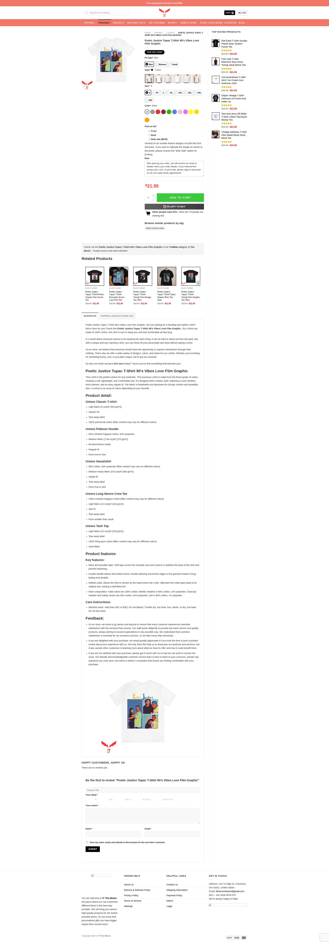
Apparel (89, 23)
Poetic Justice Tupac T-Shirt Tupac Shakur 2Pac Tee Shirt (166, 296)
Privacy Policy (131, 895)
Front (153, 131)
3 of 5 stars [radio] (119, 799)
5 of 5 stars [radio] (157, 799)
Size (147, 86)
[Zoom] (85, 86)
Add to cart (180, 197)
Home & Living (188, 23)
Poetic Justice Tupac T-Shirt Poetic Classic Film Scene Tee (94, 296)
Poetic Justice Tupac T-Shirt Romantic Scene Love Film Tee (116, 296)
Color (148, 106)
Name (89, 829)
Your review (92, 805)
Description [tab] (90, 316)
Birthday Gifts (136, 23)
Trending (103, 23)
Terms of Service (132, 901)
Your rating (92, 795)
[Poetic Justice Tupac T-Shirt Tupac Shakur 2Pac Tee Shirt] (167, 276)
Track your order (211, 23)
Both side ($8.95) (159, 139)
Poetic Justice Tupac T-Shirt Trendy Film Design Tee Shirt (142, 296)
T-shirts (170, 33)
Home (148, 33)
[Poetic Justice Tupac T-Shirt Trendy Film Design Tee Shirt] (143, 276)
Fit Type (149, 58)
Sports (172, 23)
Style (149, 70)
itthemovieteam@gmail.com (230, 891)
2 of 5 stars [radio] (103, 799)
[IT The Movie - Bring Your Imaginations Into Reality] (164, 12)
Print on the (151, 126)
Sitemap (128, 906)
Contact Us (172, 884)
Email (148, 829)
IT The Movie (109, 898)
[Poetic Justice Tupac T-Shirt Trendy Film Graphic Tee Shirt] (191, 276)
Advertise (230, 23)
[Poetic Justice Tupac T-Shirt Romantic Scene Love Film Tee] (118, 276)
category (178, 247)
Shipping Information (177, 890)
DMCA (169, 901)
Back (153, 135)
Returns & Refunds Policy (137, 890)
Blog (242, 23)
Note (147, 158)
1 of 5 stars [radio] (89, 799)
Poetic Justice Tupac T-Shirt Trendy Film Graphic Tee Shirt (190, 296)
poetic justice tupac (155, 228)
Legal (169, 906)
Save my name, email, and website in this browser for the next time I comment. (127, 842)
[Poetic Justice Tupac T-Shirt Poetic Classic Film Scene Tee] (95, 276)
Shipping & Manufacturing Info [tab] (117, 316)
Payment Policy (174, 895)
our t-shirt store (116, 363)
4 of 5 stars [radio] (137, 799)
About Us (129, 884)
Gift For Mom (156, 23)
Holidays (118, 23)
